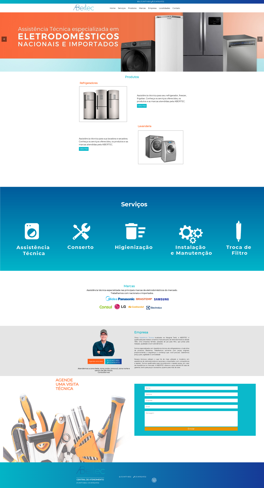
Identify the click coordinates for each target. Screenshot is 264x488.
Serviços (122, 8)
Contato (176, 8)
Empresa (152, 8)
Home (113, 8)
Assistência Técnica (146, 338)
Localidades (164, 8)
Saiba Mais (142, 106)
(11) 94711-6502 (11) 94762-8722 (114, 361)
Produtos (132, 8)
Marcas (142, 8)
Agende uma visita (96, 361)
